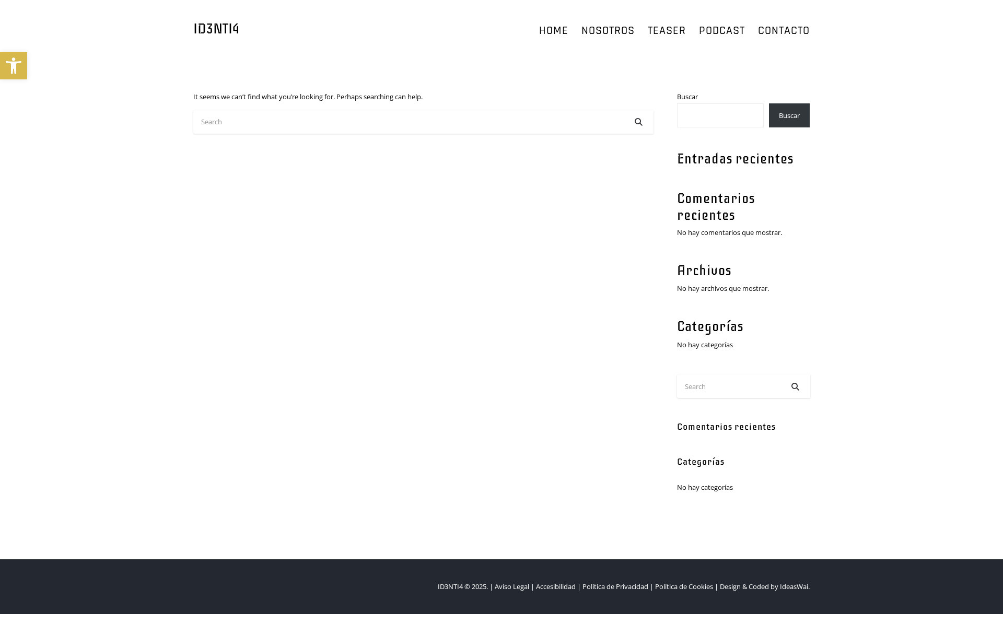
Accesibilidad (555, 586)
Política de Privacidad (614, 586)
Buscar (687, 96)
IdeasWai (794, 586)
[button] (13, 65)
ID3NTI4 (216, 29)
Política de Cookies (684, 586)
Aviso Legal (513, 586)
